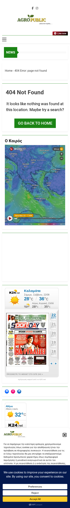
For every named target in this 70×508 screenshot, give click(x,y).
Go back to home (35, 123)
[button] (64, 435)
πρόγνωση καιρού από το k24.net (32, 379)
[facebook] (33, 8)
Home (8, 70)
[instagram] (37, 8)
